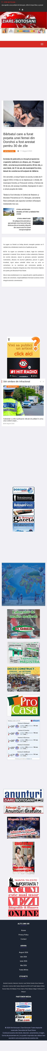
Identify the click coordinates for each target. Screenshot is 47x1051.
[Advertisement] (23, 72)
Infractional (9, 151)
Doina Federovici (39, 983)
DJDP (31, 986)
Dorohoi (33, 983)
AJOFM (27, 986)
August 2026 (23, 952)
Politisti (28, 983)
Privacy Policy (23, 935)
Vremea (10, 720)
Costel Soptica (36, 986)
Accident (5, 983)
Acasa (23, 930)
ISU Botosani (13, 989)
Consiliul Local (22, 983)
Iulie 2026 (23, 957)
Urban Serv (5, 986)
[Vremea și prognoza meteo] (35, 721)
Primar (19, 989)
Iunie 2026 (23, 961)
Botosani (31, 989)
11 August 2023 (26, 151)
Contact (23, 939)
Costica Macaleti (20, 986)
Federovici (15, 983)
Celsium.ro (29, 758)
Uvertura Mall (12, 986)
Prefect (42, 986)
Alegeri (35, 989)
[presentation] (40, 381)
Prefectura (40, 989)
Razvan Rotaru (6, 989)
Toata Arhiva (23, 970)
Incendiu (10, 983)
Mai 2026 (23, 965)
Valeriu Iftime (24, 989)
